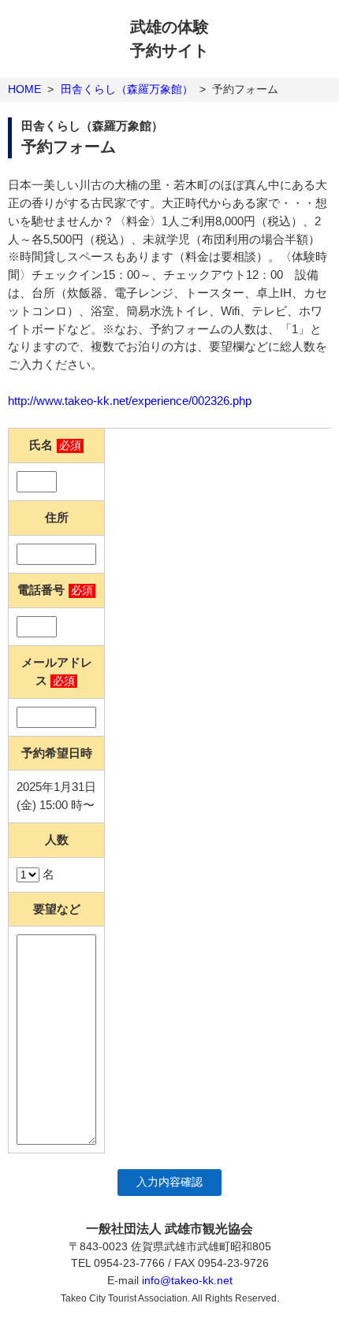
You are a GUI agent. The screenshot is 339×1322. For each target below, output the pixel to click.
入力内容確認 (169, 1182)
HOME (24, 89)
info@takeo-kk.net (187, 1280)
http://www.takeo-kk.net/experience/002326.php (129, 400)
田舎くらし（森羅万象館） (127, 89)
